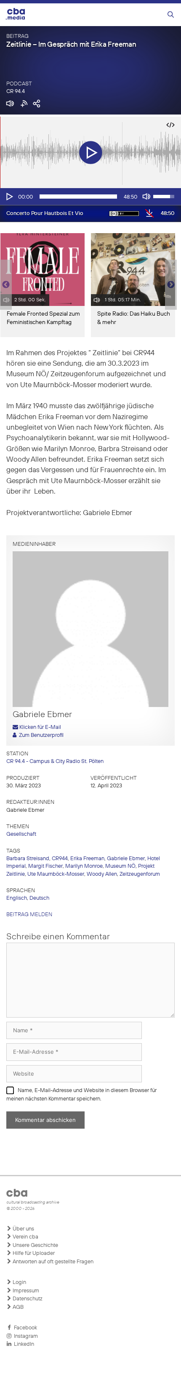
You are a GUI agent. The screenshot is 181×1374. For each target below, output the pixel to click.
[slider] (78, 196)
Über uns (22, 1229)
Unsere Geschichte (34, 1245)
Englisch (16, 898)
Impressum (25, 1291)
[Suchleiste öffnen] (171, 15)
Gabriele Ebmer (126, 858)
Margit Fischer (45, 866)
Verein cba (24, 1237)
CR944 (60, 858)
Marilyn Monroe (84, 866)
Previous (4, 285)
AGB (17, 1307)
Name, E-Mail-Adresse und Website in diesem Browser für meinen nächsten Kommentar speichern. (81, 1095)
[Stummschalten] (146, 196)
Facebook (24, 1328)
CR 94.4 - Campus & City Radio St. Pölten (55, 761)
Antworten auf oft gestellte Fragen (52, 1262)
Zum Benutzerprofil (40, 735)
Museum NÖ (120, 866)
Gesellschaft (21, 834)
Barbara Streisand (27, 858)
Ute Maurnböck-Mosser (55, 874)
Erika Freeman (87, 858)
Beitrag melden (29, 914)
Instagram (24, 1336)
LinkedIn (22, 1344)
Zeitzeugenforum (140, 874)
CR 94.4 (15, 91)
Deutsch (39, 898)
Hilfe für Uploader (33, 1253)
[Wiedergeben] (9, 196)
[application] (90, 196)
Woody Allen (102, 874)
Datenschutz (27, 1299)
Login (18, 1282)
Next (171, 285)
